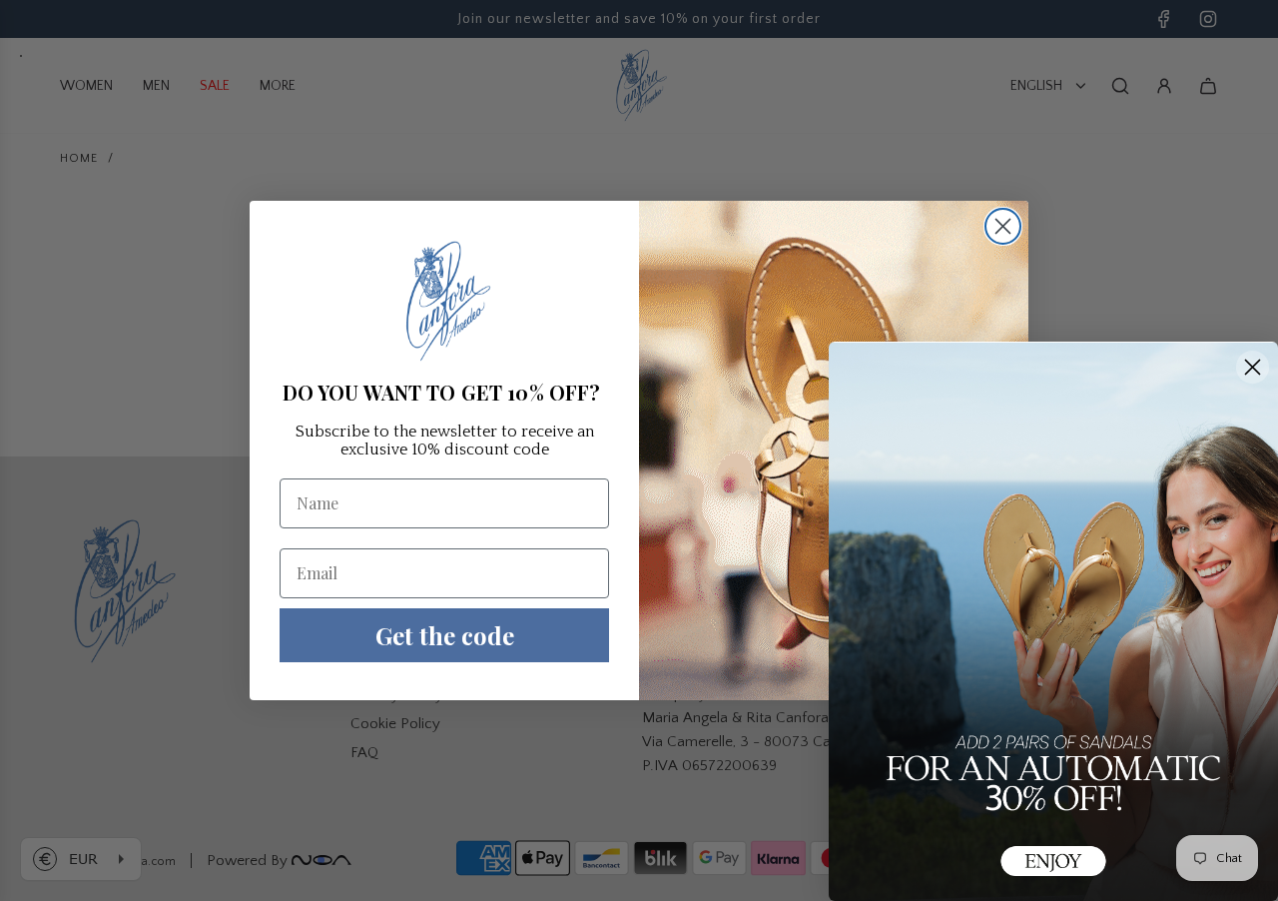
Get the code (444, 635)
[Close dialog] (1002, 226)
